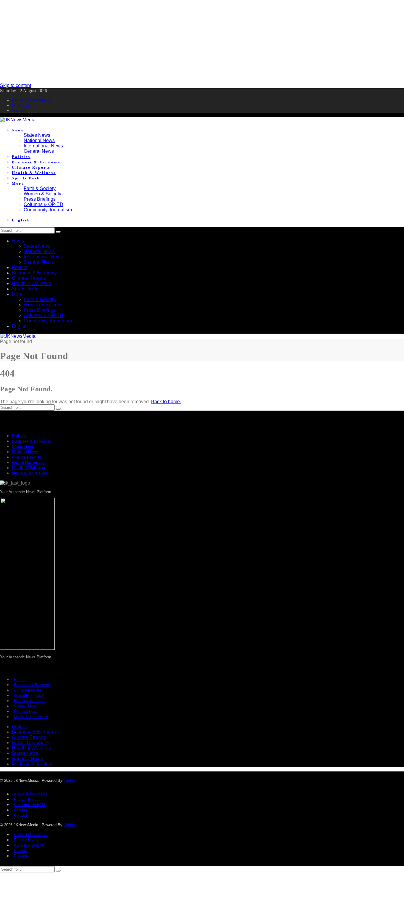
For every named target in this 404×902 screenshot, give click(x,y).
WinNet (70, 780)
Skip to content (15, 85)
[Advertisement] (177, 41)
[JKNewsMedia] (17, 119)
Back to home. (166, 401)
